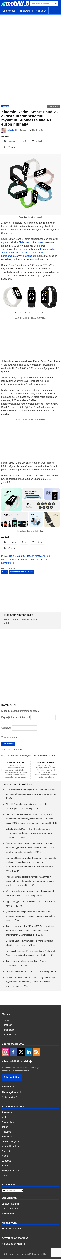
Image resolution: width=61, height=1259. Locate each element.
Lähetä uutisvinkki (11, 1204)
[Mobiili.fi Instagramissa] (5, 1052)
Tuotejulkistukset (10, 1170)
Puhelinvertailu (9, 1034)
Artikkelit (41, 11)
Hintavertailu (26, 11)
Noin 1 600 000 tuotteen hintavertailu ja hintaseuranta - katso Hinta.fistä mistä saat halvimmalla (25, 559)
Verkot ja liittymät (10, 1141)
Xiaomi (30, 572)
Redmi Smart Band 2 (18, 572)
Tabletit (5, 1127)
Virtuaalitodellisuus (11, 1146)
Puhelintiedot (8, 11)
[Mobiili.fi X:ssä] (21, 1052)
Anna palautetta (10, 1208)
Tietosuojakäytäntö (11, 1092)
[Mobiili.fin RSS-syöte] (36, 1052)
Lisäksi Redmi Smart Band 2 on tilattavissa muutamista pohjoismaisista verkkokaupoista (28, 252)
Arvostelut (7, 1112)
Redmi (4, 572)
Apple (5, 1156)
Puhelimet (7, 1025)
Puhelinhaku (8, 1030)
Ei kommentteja (54, 106)
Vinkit (5, 1117)
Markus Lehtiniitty (13, 130)
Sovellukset (8, 1136)
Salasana (6, 727)
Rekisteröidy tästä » (44, 755)
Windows (6, 1161)
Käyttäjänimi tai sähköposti (15, 717)
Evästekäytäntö (9, 1097)
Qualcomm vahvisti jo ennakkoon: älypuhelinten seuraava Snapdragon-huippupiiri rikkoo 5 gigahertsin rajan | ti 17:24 (30, 916)
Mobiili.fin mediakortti (12, 1228)
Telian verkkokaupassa (31, 242)
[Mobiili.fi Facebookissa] (13, 1052)
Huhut (5, 1175)
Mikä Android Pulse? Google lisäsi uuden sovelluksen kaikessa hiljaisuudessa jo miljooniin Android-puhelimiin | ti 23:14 (31, 793)
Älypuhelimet (8, 1122)
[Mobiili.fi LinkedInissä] (28, 1052)
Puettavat (5, 106)
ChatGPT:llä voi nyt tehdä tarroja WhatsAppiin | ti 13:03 (31, 971)
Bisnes (5, 1165)
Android (6, 1151)
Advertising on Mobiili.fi (13, 1244)
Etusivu (5, 1020)
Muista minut (10, 737)
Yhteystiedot (8, 1213)
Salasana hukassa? (11, 749)
